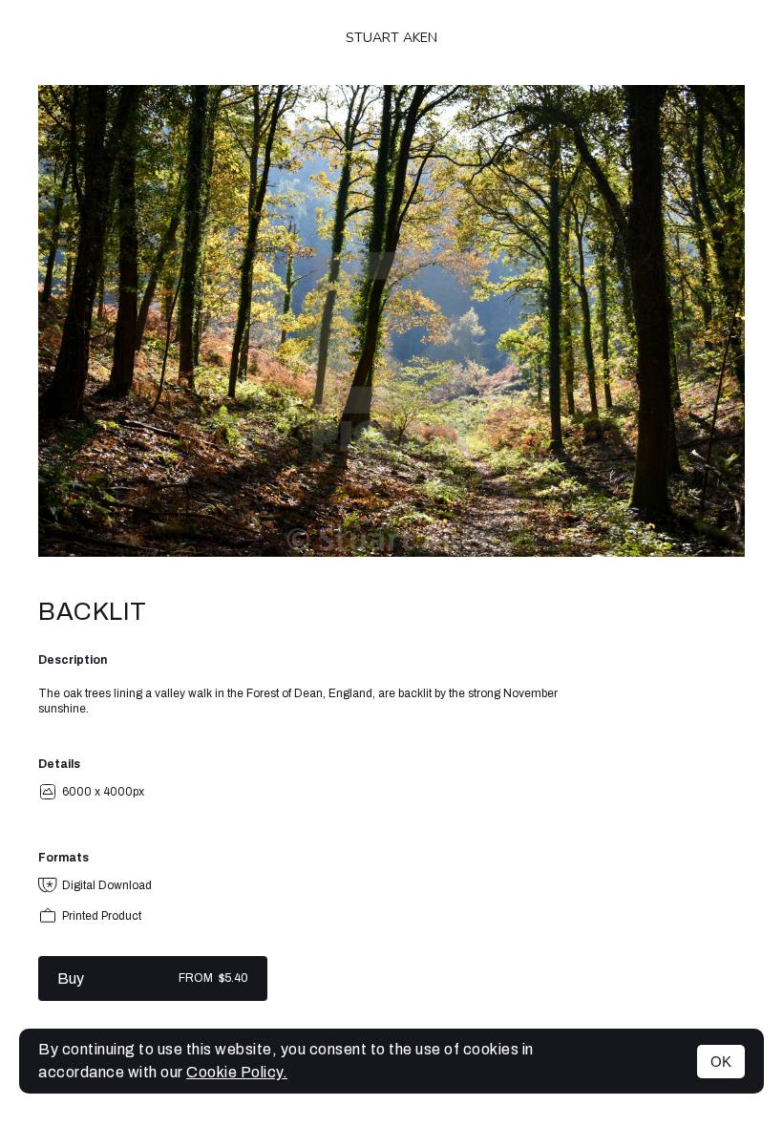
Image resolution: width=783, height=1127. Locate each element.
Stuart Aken (391, 38)
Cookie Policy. (236, 1072)
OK (720, 1061)
